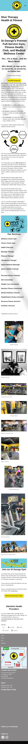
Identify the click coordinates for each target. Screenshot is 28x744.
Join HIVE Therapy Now (14, 80)
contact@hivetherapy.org (7, 619)
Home (2, 635)
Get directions (14, 590)
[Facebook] (3, 737)
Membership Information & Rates (14, 595)
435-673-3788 (4, 676)
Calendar (3, 643)
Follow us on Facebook (9, 726)
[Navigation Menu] (25, 5)
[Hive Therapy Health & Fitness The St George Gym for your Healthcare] (16, 5)
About (2, 638)
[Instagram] (7, 737)
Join (2, 640)
